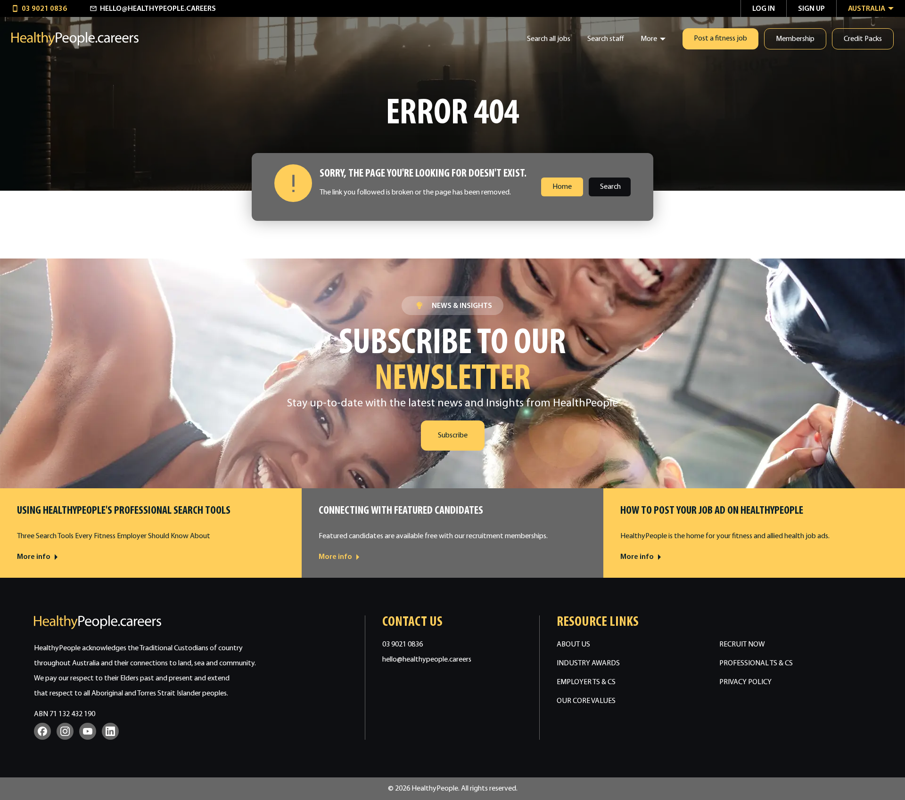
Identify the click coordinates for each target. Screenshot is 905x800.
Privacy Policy (745, 682)
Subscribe (453, 435)
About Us (573, 644)
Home (562, 187)
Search (610, 187)
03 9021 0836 (402, 644)
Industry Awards (588, 663)
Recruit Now (742, 644)
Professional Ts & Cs (756, 663)
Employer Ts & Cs (586, 682)
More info (33, 557)
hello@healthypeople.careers (426, 659)
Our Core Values (586, 701)
